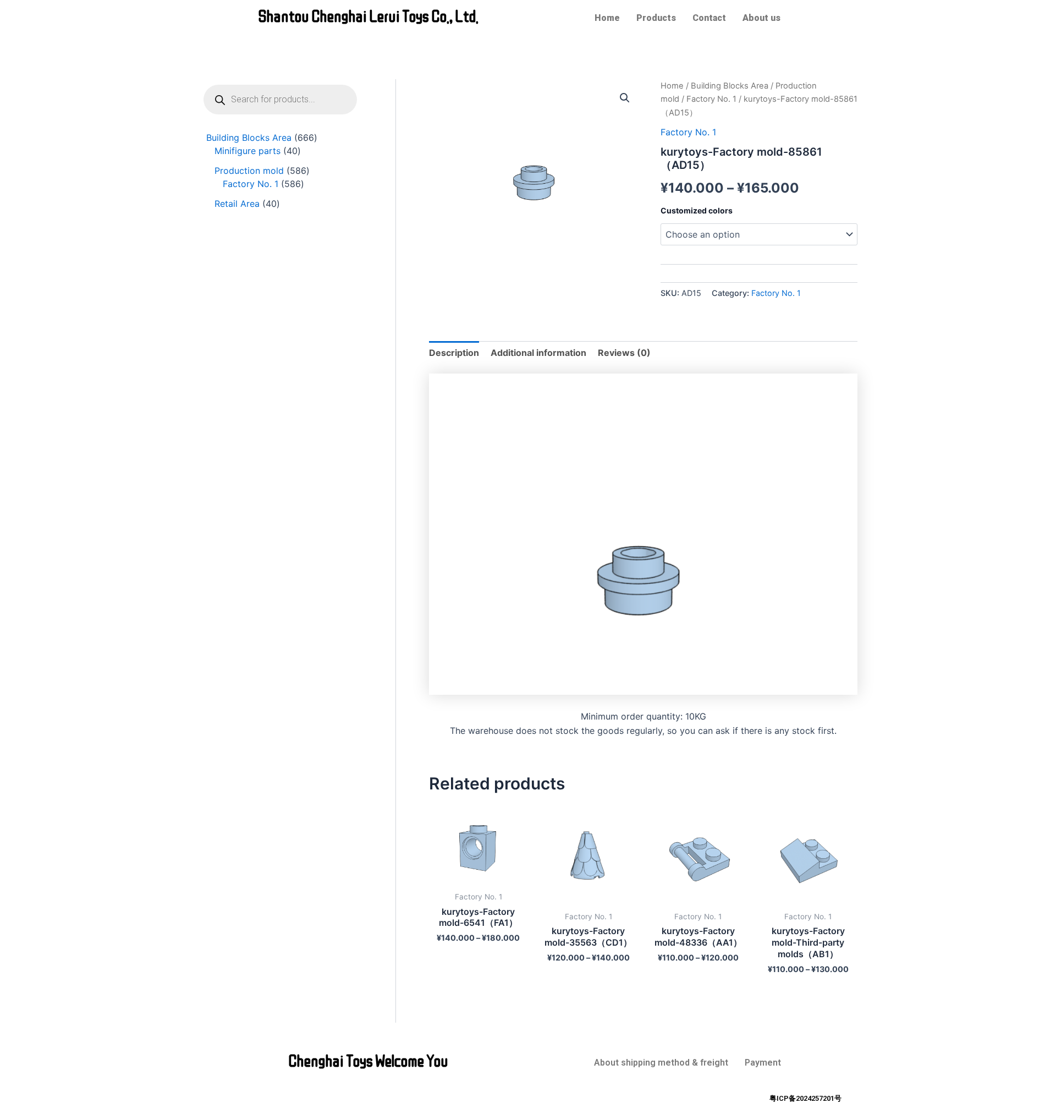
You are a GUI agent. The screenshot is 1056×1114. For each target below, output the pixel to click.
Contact (709, 18)
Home (607, 18)
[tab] (454, 352)
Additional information (538, 352)
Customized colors (697, 210)
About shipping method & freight (661, 1062)
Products (656, 18)
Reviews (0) (624, 352)
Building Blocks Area (729, 86)
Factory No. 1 (711, 99)
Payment (763, 1062)
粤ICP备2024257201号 (805, 1098)
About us (761, 18)
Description (454, 352)
